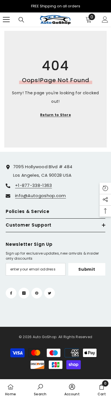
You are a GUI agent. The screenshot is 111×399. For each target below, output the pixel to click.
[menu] (6, 19)
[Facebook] (11, 293)
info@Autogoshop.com (40, 196)
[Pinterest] (36, 293)
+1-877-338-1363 (33, 185)
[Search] (21, 19)
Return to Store (55, 114)
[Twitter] (49, 293)
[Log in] (105, 19)
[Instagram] (23, 293)
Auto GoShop (45, 336)
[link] (40, 389)
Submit (86, 269)
